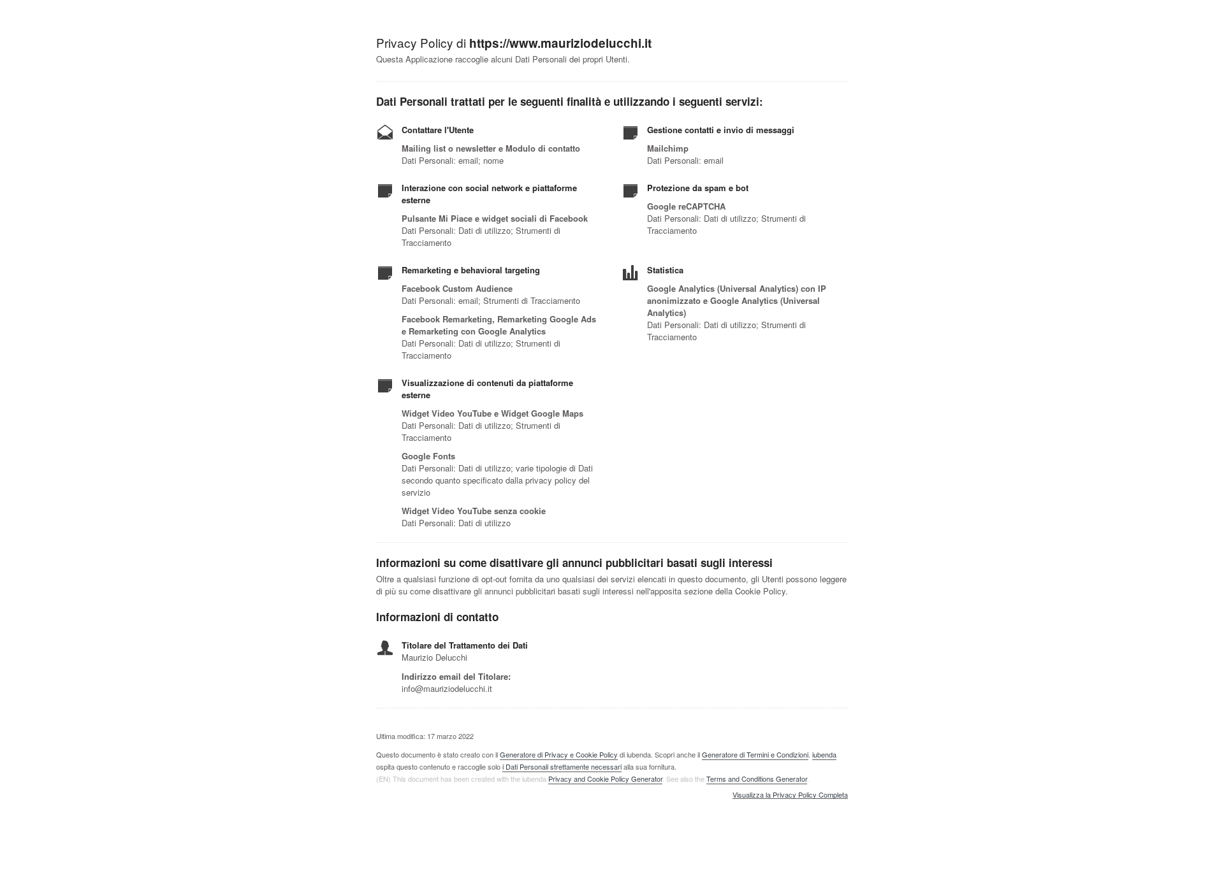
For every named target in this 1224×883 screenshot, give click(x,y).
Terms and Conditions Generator (756, 778)
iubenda (824, 754)
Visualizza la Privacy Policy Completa (790, 795)
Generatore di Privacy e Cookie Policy (559, 754)
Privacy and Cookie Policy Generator (605, 778)
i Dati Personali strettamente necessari (562, 766)
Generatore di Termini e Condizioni (755, 754)
